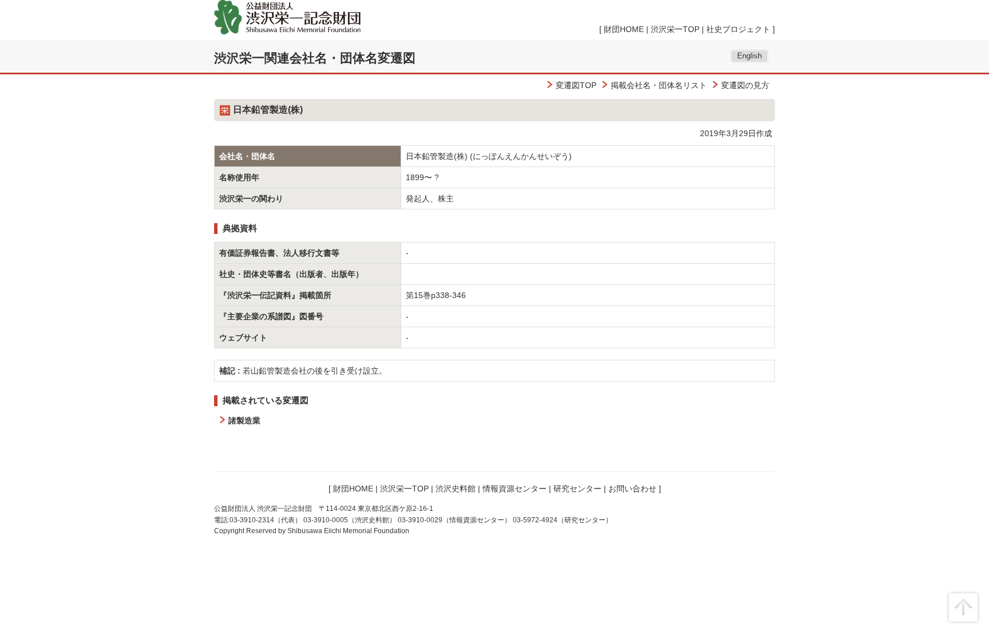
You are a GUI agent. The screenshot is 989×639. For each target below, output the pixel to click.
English (749, 56)
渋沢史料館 (456, 488)
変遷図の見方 (745, 85)
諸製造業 (244, 420)
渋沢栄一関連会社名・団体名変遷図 (315, 58)
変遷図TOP (576, 85)
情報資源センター (514, 488)
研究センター (577, 488)
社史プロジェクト (738, 29)
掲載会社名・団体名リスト (659, 85)
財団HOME (624, 29)
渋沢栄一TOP (675, 29)
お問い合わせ (632, 488)
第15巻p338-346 (436, 295)
